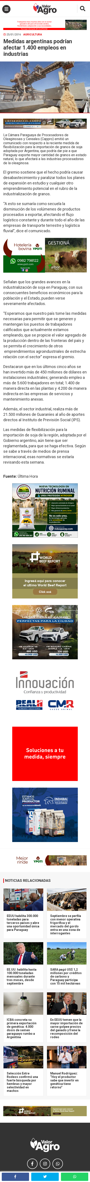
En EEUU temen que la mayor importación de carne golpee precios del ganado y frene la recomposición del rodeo (66, 1028)
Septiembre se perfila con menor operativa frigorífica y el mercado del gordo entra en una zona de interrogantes (65, 924)
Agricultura (32, 34)
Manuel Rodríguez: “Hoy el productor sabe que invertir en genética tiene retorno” (64, 1080)
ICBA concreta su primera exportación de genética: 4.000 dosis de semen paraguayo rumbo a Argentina (21, 1028)
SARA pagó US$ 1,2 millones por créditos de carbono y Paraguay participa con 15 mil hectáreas (66, 976)
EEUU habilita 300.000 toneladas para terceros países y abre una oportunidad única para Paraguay (23, 923)
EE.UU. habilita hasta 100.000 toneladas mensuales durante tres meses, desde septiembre (21, 976)
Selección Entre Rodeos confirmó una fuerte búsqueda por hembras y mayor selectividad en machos (22, 1082)
